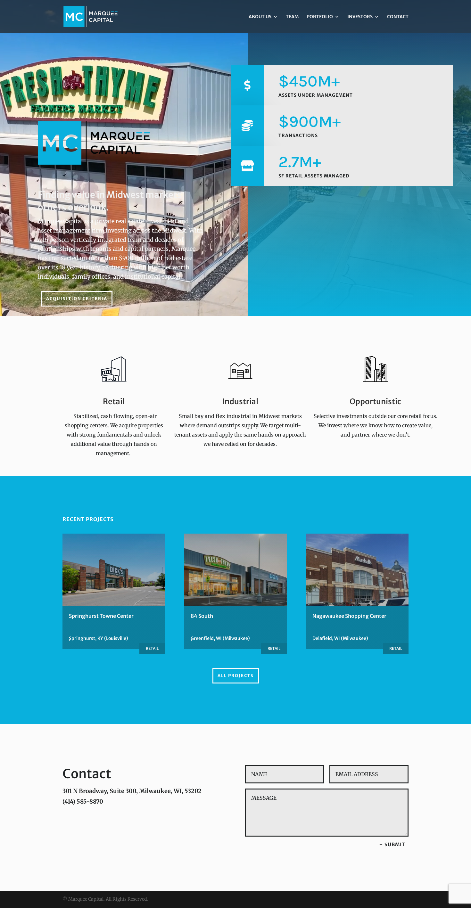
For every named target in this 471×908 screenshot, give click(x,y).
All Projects (236, 675)
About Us (260, 17)
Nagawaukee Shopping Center (349, 616)
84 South (202, 616)
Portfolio (320, 17)
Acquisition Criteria (76, 298)
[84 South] (235, 570)
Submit (394, 844)
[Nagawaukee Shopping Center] (357, 570)
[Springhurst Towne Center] (113, 570)
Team (292, 17)
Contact (398, 17)
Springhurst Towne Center (101, 616)
